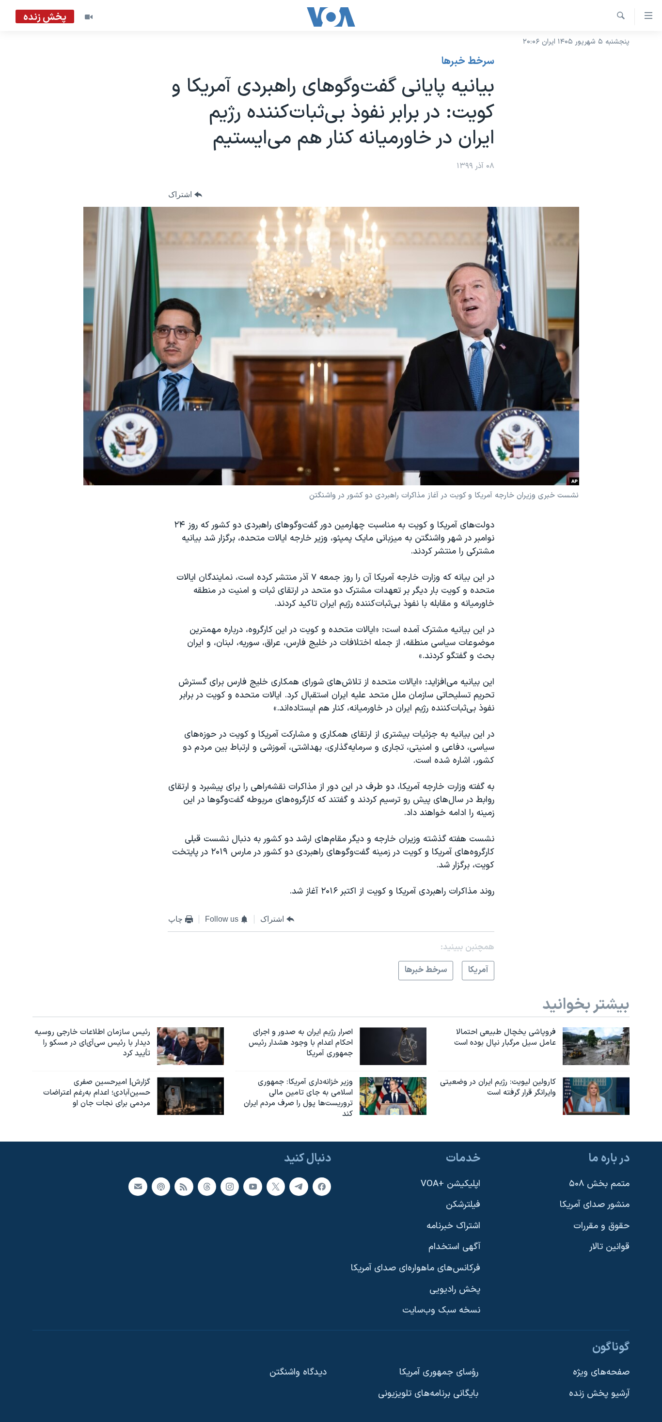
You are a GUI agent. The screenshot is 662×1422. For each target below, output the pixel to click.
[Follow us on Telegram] (298, 1186)
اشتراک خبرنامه (453, 1226)
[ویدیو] (88, 17)
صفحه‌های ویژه (601, 1372)
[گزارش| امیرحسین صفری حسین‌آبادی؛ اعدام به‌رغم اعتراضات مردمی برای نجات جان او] (190, 1096)
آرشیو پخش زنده (599, 1394)
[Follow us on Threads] (207, 1186)
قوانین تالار (609, 1247)
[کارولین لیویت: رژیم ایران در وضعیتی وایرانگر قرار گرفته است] (596, 1096)
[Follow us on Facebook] (322, 1186)
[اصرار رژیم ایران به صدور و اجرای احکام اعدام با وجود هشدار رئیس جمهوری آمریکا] (393, 1046)
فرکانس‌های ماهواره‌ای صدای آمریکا (415, 1268)
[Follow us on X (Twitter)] (276, 1186)
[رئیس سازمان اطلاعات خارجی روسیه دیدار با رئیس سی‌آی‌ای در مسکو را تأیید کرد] (190, 1046)
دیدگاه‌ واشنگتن (298, 1372)
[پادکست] (161, 1186)
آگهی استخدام (454, 1247)
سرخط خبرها (467, 61)
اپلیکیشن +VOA (450, 1183)
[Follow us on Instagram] (230, 1186)
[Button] (185, 194)
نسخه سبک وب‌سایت (441, 1310)
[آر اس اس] (183, 1186)
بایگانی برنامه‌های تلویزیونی (428, 1394)
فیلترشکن (463, 1205)
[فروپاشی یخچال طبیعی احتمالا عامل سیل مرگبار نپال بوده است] (596, 1046)
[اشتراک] (137, 1186)
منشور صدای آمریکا (595, 1205)
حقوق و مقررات (601, 1226)
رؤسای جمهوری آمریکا (438, 1372)
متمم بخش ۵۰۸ (599, 1183)
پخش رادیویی (454, 1289)
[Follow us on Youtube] (252, 1186)
